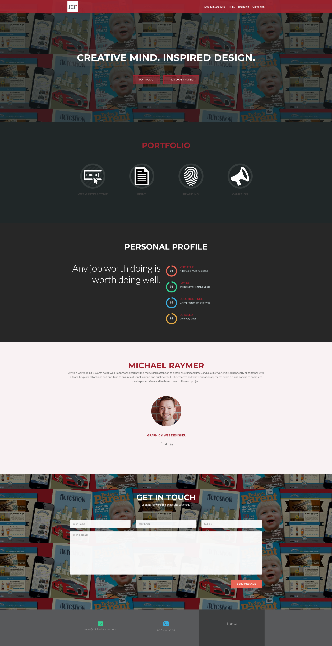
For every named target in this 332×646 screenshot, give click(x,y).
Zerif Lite (217, 632)
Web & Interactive (214, 6)
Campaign (258, 6)
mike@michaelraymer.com (100, 629)
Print (232, 6)
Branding (243, 6)
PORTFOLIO (146, 79)
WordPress (245, 632)
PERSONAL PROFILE (181, 79)
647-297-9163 (166, 629)
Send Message (246, 583)
